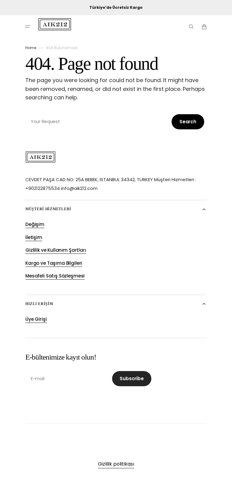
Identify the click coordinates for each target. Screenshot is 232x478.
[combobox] (116, 121)
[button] (27, 26)
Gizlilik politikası (116, 463)
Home (30, 47)
